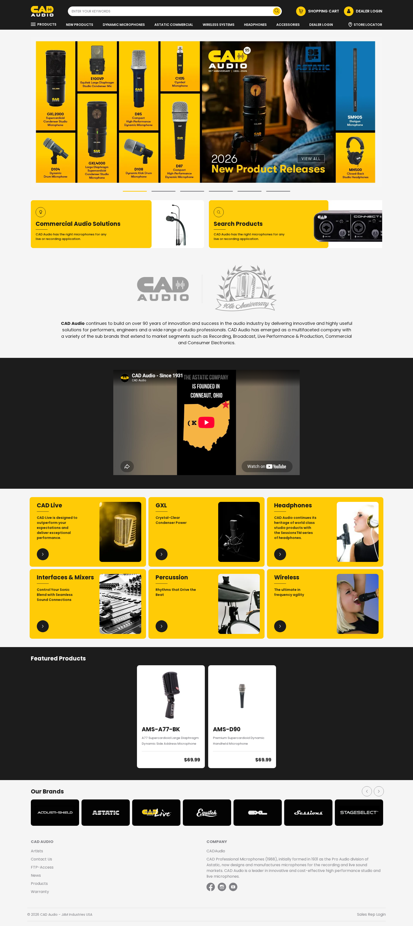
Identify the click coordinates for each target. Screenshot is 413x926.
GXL (161, 505)
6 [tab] (278, 191)
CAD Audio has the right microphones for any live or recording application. (71, 236)
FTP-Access (42, 867)
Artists (37, 851)
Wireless (286, 577)
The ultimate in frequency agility (289, 592)
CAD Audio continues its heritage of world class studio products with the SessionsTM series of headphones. (295, 527)
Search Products (238, 224)
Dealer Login (321, 24)
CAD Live (49, 505)
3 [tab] (192, 191)
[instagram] (222, 887)
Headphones (255, 24)
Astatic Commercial (173, 24)
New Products (79, 24)
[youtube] (233, 887)
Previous (366, 791)
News (36, 875)
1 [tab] (135, 191)
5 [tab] (249, 191)
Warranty (40, 891)
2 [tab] (163, 191)
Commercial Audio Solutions (78, 224)
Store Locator (368, 24)
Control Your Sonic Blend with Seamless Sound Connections (55, 594)
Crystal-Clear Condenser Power (171, 520)
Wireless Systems (218, 24)
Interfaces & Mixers (65, 577)
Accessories (288, 24)
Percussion (172, 577)
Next (378, 791)
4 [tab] (221, 191)
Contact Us (41, 859)
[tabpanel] (206, 112)
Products (46, 24)
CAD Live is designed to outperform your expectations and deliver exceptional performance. (57, 527)
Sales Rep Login (371, 914)
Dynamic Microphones (124, 24)
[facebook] (211, 887)
